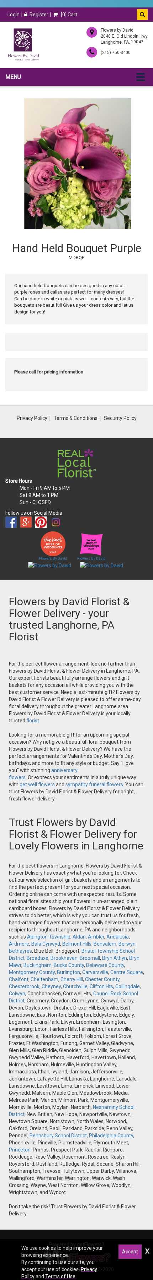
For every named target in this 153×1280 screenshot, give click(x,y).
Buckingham (37, 965)
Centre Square (126, 972)
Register (39, 14)
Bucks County (69, 965)
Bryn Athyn (114, 958)
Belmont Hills (76, 944)
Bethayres (20, 951)
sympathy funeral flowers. (95, 784)
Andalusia (117, 937)
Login (13, 14)
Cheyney (51, 986)
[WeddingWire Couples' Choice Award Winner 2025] (101, 565)
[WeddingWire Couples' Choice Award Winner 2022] (49, 565)
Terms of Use (60, 1276)
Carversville (95, 972)
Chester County (102, 979)
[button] (142, 14)
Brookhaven (64, 958)
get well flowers (37, 784)
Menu (13, 76)
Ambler (96, 937)
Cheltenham (44, 979)
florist (32, 720)
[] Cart (68, 14)
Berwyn (127, 944)
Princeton (20, 1150)
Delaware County (105, 965)
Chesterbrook (24, 986)
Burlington (68, 972)
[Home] (23, 44)
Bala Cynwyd (45, 944)
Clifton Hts (101, 986)
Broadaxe (37, 958)
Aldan (79, 937)
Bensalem (105, 944)
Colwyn (17, 993)
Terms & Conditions (75, 418)
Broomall (90, 958)
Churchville (75, 986)
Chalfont (18, 979)
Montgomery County (32, 972)
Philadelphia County (111, 1135)
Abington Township (48, 937)
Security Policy (120, 418)
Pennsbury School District (58, 1135)
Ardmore (19, 944)
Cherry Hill (71, 979)
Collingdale (127, 986)
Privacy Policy (32, 418)
